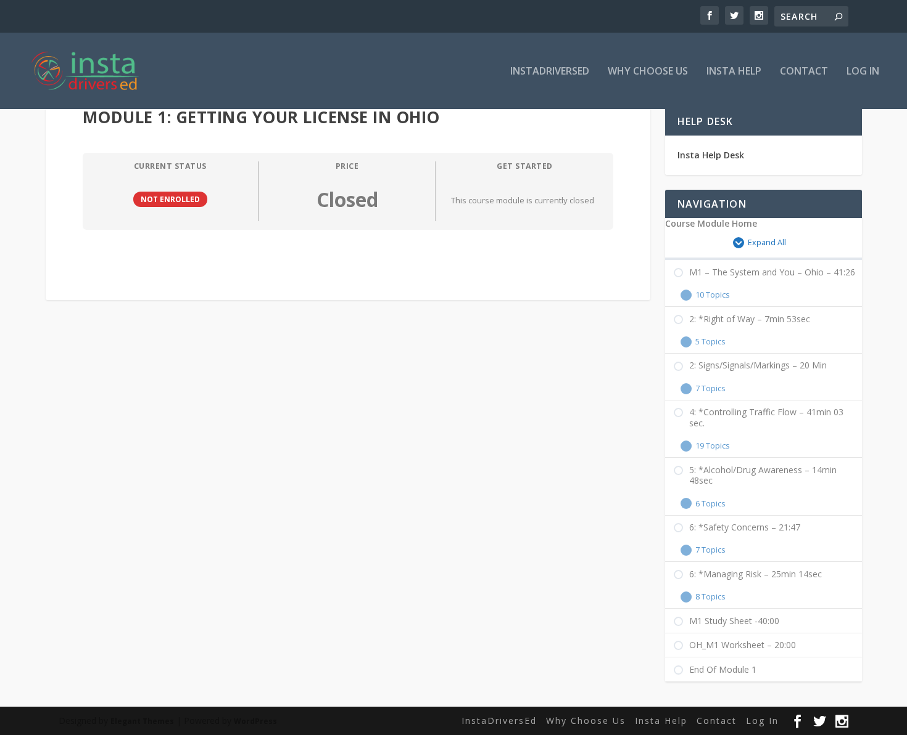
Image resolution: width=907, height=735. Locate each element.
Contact (804, 72)
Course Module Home (711, 223)
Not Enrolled (170, 199)
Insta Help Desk (710, 155)
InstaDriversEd (549, 72)
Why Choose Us (648, 72)
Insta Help (733, 72)
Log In (863, 72)
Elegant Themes (142, 721)
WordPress (255, 721)
